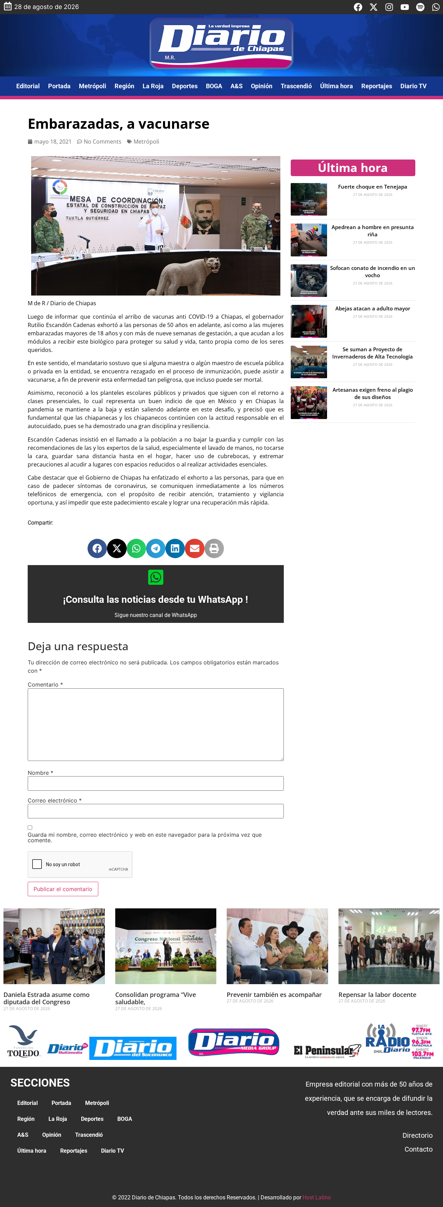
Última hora (336, 86)
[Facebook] (358, 7)
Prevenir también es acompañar (274, 994)
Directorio (418, 1135)
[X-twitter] (374, 7)
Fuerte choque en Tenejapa (372, 186)
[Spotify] (420, 7)
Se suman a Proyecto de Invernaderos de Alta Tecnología (372, 353)
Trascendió (296, 86)
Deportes (185, 86)
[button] (97, 548)
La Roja (153, 86)
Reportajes (376, 86)
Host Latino (316, 1197)
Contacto (419, 1149)
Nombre (40, 772)
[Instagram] (389, 7)
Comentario (45, 684)
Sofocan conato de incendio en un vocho (372, 271)
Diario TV (413, 86)
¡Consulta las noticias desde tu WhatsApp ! (155, 599)
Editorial (28, 86)
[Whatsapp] (436, 7)
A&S (236, 86)
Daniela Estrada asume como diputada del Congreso (46, 998)
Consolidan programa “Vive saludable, (155, 998)
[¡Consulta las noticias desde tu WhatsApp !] (155, 577)
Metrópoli (92, 86)
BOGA (214, 86)
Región (124, 86)
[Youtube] (405, 7)
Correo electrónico (55, 800)
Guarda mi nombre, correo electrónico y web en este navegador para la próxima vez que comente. (145, 837)
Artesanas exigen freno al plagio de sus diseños (373, 393)
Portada (59, 86)
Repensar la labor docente (377, 994)
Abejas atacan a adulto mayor (372, 308)
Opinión (261, 86)
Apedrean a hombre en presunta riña (373, 231)
